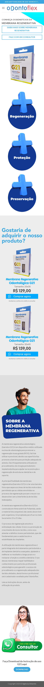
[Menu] (3, 8)
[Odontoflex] (22, 8)
